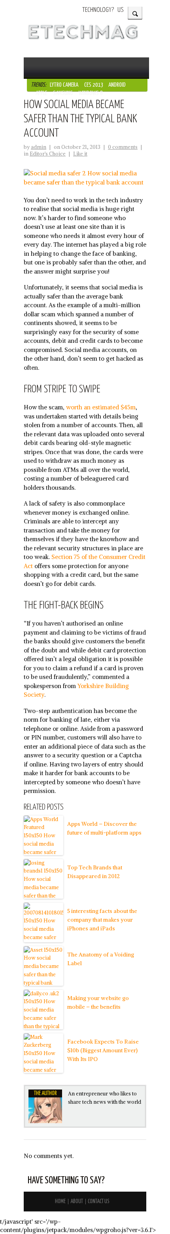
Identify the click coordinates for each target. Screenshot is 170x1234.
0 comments (123, 147)
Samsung (63, 93)
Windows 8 (91, 93)
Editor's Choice (48, 153)
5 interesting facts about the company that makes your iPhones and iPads (102, 919)
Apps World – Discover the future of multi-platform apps (104, 828)
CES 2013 (94, 85)
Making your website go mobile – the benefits (98, 1002)
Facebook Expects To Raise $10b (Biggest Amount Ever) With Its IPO (103, 1050)
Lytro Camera (64, 85)
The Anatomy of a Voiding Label (100, 959)
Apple (41, 93)
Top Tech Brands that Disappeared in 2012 (94, 872)
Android (117, 85)
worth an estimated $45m (101, 407)
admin (38, 147)
